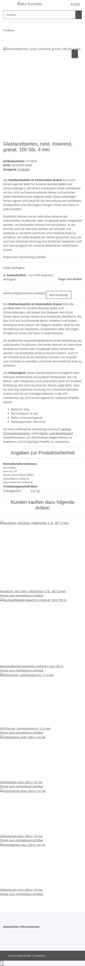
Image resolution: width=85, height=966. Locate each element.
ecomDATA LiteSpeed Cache (60, 955)
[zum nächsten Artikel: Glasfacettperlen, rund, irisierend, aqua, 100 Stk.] (24, 31)
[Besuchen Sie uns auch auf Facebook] (6, 937)
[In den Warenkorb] (6, 44)
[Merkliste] (65, 4)
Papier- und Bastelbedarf (56, 433)
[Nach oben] (1, 963)
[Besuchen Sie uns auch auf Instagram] (6, 942)
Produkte (24, 169)
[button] (61, 4)
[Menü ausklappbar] (8, 4)
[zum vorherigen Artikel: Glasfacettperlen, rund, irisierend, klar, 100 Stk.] (17, 31)
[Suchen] (79, 15)
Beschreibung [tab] (58, 295)
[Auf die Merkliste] (75, 54)
